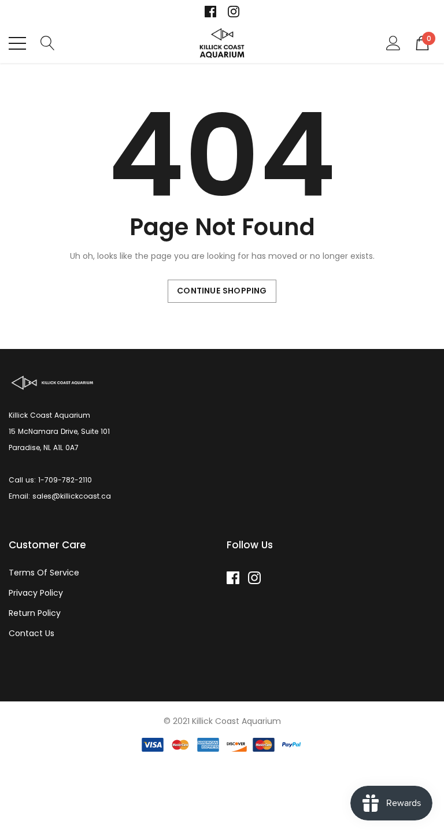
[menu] (17, 43)
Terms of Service (44, 572)
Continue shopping (222, 290)
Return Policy (35, 613)
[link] (210, 11)
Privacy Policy (36, 593)
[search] (47, 42)
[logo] (222, 43)
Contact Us (31, 633)
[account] (393, 42)
